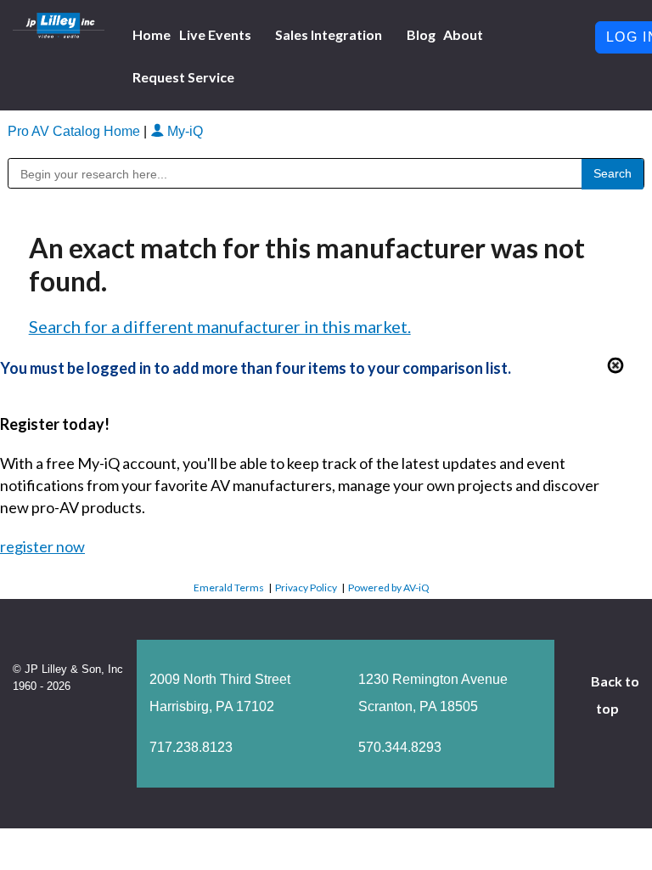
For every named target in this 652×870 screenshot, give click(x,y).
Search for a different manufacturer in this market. (220, 326)
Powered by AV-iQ (389, 587)
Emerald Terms (229, 587)
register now (42, 546)
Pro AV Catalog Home (75, 131)
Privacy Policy (306, 587)
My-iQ (183, 131)
